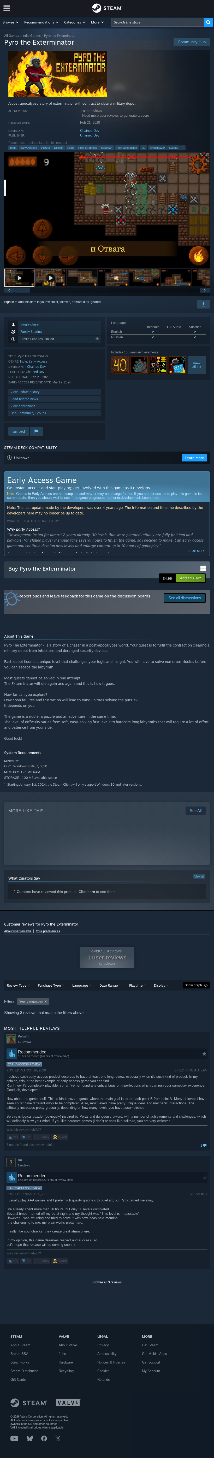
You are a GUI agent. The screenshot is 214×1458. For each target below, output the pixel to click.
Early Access (28, 147)
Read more (197, 551)
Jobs (62, 1354)
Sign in (9, 302)
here (91, 892)
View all (199, 876)
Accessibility (107, 1354)
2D (143, 147)
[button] (11, 22)
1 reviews (24, 1165)
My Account (151, 1371)
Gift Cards (18, 1380)
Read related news (24, 399)
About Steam (20, 1345)
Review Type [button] (16, 985)
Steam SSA (19, 1354)
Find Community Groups (28, 413)
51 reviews (25, 1041)
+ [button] (183, 147)
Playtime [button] (135, 985)
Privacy (103, 1345)
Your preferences (48, 931)
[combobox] (157, 22)
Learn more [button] (194, 458)
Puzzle (45, 147)
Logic (70, 147)
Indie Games (31, 36)
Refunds (103, 1380)
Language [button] (80, 985)
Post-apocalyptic (127, 147)
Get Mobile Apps (154, 1354)
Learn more (150, 498)
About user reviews (17, 931)
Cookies (103, 1371)
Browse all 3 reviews (107, 1282)
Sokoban (106, 147)
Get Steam (150, 1345)
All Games (11, 36)
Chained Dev (89, 131)
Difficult (58, 147)
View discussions (22, 406)
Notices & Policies (111, 1362)
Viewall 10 (196, 365)
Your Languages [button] (31, 1001)
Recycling (66, 1371)
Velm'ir (23, 1036)
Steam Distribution (24, 1371)
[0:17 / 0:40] (107, 210)
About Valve (68, 1345)
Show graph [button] (193, 985)
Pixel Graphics (87, 147)
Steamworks (19, 1362)
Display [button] (159, 985)
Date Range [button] (108, 985)
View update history (25, 392)
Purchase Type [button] (49, 985)
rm (20, 1160)
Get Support (151, 1362)
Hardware (66, 1362)
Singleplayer (157, 147)
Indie (13, 147)
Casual (173, 147)
